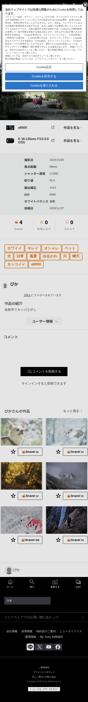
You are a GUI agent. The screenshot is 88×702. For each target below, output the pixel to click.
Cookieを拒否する (44, 76)
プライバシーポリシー (48, 59)
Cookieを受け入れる (44, 85)
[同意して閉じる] (85, 4)
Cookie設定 (44, 67)
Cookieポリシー (38, 56)
